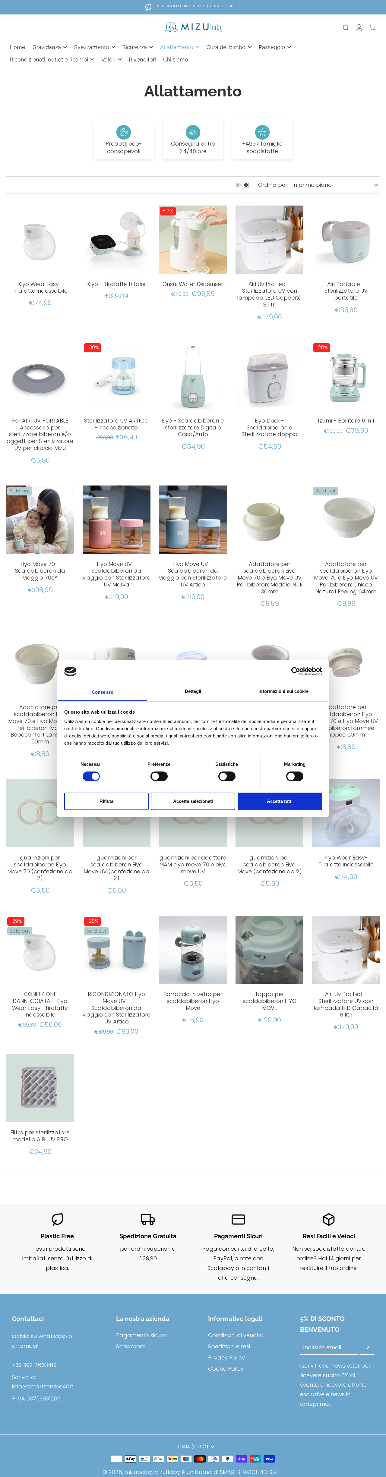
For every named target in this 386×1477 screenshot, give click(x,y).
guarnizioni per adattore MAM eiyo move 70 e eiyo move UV (192, 864)
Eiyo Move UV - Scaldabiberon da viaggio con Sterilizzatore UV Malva (116, 574)
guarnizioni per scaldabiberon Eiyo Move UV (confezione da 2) (117, 868)
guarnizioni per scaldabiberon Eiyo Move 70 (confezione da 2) (40, 868)
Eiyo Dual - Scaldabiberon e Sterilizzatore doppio (269, 427)
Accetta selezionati (193, 801)
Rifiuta (106, 801)
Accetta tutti (280, 801)
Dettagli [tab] (193, 691)
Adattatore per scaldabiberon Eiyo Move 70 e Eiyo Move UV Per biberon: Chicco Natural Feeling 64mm (346, 577)
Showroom (130, 1346)
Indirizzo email (322, 1347)
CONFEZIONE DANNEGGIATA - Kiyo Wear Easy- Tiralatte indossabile (40, 1004)
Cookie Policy (226, 1368)
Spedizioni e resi (229, 1346)
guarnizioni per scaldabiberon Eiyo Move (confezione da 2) (269, 864)
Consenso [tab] (102, 692)
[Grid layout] (246, 185)
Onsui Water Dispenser (193, 284)
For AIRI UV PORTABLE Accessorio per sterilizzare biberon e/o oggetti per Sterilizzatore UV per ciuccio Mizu (40, 434)
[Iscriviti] (366, 1347)
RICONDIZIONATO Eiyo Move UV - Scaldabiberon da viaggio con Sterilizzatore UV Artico (116, 1007)
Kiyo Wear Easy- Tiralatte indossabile (40, 287)
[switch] (159, 776)
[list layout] (238, 185)
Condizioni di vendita (236, 1335)
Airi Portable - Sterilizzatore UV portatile (346, 291)
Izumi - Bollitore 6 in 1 (346, 420)
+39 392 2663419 (34, 1365)
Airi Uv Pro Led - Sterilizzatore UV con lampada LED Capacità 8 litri (269, 294)
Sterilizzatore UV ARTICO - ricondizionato (116, 424)
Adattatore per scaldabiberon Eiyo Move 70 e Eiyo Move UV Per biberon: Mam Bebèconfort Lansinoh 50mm (40, 724)
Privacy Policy (226, 1357)
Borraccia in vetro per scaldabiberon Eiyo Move (192, 1001)
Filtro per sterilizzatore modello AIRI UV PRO (40, 1136)
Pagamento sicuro (141, 1335)
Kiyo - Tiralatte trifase (116, 284)
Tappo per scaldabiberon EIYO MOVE (269, 1001)
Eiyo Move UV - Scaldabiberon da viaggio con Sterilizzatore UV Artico (193, 574)
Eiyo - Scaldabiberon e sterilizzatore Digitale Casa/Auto (193, 427)
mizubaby (138, 1472)
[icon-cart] (372, 27)
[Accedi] (358, 27)
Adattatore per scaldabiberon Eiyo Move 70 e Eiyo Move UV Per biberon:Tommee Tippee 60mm (346, 720)
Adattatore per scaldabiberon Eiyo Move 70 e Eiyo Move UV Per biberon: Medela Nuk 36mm (269, 577)
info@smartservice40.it (42, 1386)
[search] (345, 27)
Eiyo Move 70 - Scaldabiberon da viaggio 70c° (40, 571)
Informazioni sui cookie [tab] (283, 691)
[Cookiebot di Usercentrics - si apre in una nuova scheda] (295, 671)
